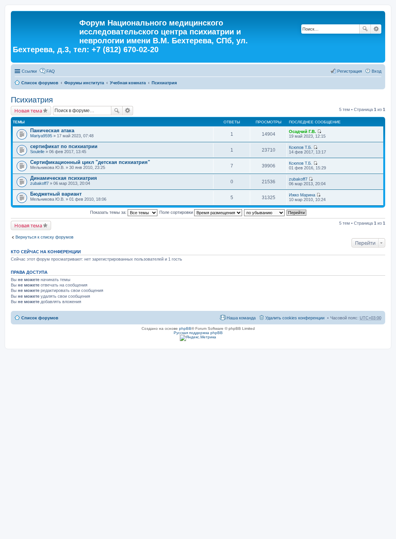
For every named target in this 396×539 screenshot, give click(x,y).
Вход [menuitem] (376, 71)
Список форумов (39, 82)
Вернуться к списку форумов (44, 237)
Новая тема (28, 110)
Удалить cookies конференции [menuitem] (294, 318)
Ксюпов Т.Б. (300, 147)
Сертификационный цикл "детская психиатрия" (90, 162)
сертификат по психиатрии (63, 146)
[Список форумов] (46, 25)
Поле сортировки (176, 212)
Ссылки (29, 71)
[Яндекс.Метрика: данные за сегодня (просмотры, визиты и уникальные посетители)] (198, 338)
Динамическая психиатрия (63, 178)
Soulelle (37, 151)
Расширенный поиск (376, 29)
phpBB (185, 328)
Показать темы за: (109, 212)
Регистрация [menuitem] (349, 71)
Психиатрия (164, 82)
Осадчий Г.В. (302, 131)
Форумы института (84, 82)
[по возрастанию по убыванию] (264, 212)
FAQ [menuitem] (50, 71)
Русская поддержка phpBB (198, 333)
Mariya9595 (41, 135)
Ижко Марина (302, 195)
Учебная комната (128, 82)
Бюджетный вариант (56, 194)
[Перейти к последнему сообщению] (319, 131)
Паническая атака (52, 130)
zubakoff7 (39, 183)
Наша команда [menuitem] (241, 318)
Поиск (365, 29)
